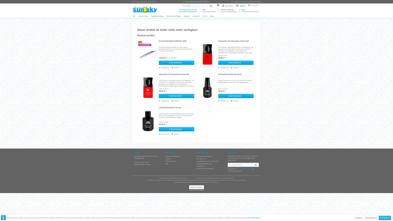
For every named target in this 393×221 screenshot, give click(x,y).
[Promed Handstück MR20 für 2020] (148, 54)
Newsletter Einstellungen (205, 168)
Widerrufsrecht (170, 161)
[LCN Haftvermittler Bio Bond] (207, 87)
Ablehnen (358, 218)
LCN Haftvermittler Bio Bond (230, 74)
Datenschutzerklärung (204, 156)
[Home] (134, 16)
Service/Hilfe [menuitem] (254, 5)
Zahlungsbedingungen (204, 164)
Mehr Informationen (254, 218)
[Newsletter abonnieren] (256, 165)
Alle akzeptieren (371, 218)
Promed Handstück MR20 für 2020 (172, 41)
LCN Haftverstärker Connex (170, 108)
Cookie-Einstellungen (172, 156)
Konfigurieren (385, 218)
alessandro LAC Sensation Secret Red (174, 74)
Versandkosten (191, 178)
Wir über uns (201, 159)
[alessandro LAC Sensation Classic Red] (207, 54)
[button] (3, 217)
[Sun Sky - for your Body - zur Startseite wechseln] (145, 9)
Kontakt (168, 159)
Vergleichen (165, 68)
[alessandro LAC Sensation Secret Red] (148, 87)
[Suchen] (211, 6)
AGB (166, 164)
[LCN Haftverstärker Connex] (148, 121)
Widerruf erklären (196, 187)
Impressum (200, 166)
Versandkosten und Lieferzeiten (207, 161)
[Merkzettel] (218, 5)
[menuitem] (197, 5)
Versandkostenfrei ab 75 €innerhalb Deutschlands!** (188, 11)
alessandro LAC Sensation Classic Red (233, 41)
